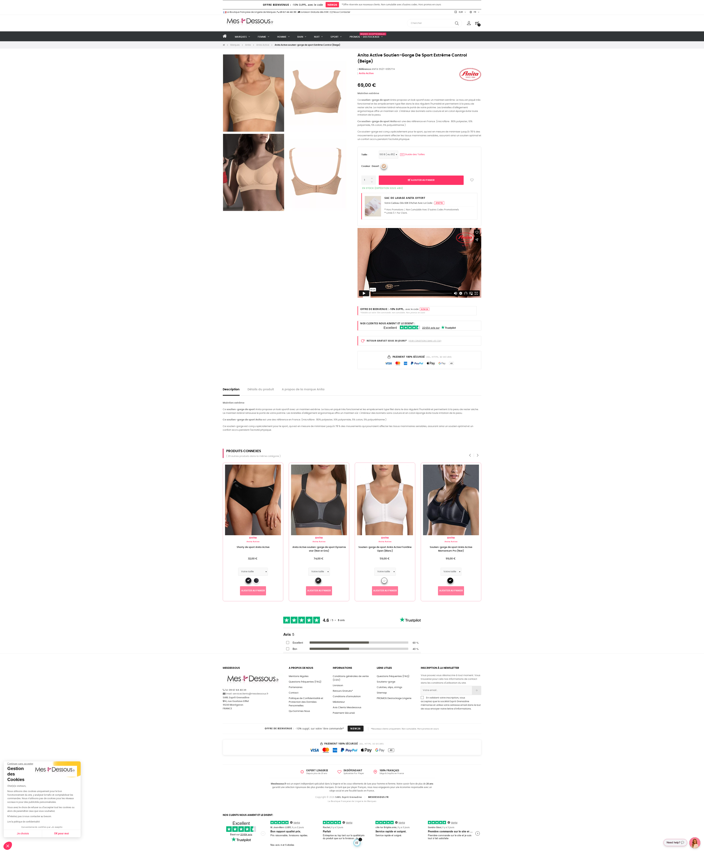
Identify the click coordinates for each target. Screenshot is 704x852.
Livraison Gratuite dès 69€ (314, 12)
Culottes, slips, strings (389, 687)
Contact (293, 693)
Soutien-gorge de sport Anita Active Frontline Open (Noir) (451, 549)
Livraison (338, 685)
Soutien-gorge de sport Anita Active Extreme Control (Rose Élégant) (319, 549)
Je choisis (23, 833)
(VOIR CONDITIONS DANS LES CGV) (424, 341)
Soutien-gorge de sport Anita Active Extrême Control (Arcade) (253, 549)
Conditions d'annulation (347, 696)
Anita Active (366, 73)
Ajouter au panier (422, 180)
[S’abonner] (476, 690)
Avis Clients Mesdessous (347, 707)
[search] (456, 23)
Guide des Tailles (413, 154)
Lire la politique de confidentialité (23, 821)
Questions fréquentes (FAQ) (305, 682)
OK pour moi (61, 833)
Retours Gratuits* (343, 691)
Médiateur (339, 702)
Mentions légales (299, 676)
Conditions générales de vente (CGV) (351, 678)
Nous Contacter (341, 12)
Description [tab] (231, 389)
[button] (7, 845)
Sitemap (382, 693)
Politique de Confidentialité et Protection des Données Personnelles (306, 702)
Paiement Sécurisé (344, 713)
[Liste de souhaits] (471, 180)
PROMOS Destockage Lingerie (394, 698)
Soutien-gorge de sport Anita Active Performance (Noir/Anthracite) (385, 549)
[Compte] (469, 23)
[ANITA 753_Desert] (384, 166)
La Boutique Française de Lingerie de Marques (251, 12)
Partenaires (295, 687)
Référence (365, 69)
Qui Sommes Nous (299, 711)
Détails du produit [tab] (260, 389)
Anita (253, 538)
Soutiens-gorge (386, 682)
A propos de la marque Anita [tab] (303, 389)
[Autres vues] (280, 467)
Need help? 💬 (675, 842)
